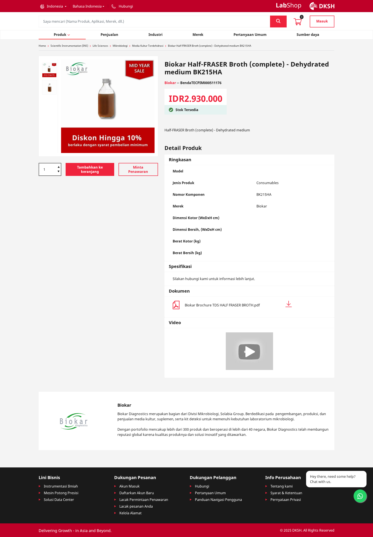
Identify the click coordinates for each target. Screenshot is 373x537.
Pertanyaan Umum (210, 493)
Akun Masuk (129, 486)
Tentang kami (281, 486)
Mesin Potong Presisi (61, 493)
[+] (58, 166)
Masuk (322, 21)
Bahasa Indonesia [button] (87, 6)
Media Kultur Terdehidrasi (147, 46)
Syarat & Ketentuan (286, 493)
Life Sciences (100, 46)
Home (42, 46)
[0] (298, 23)
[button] (53, 6)
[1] (58, 171)
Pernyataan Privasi (285, 499)
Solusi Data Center (59, 499)
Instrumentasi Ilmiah (61, 486)
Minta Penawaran (138, 169)
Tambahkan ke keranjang (90, 169)
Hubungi (202, 486)
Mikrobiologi (120, 46)
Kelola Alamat (130, 513)
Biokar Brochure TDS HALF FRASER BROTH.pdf (222, 305)
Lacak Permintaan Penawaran (143, 499)
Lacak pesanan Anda (136, 506)
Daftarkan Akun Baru (136, 493)
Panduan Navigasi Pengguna (218, 499)
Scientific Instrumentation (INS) (69, 46)
